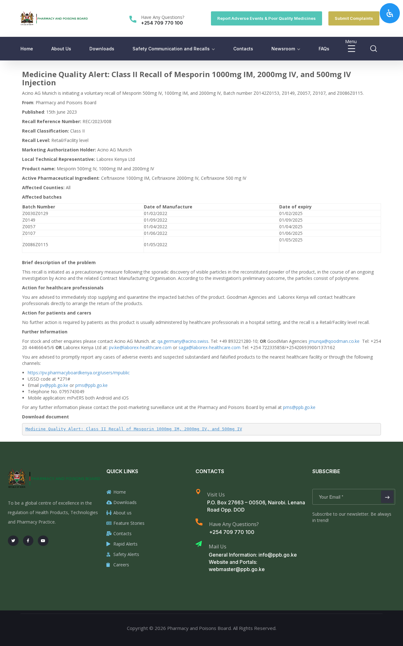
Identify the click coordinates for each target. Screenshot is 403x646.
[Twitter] (13, 541)
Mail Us (217, 546)
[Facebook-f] (28, 541)
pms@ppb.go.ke (91, 385)
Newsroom (283, 48)
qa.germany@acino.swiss (182, 341)
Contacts (243, 48)
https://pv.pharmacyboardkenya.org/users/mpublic (79, 373)
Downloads (101, 48)
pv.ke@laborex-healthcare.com (140, 347)
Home (26, 48)
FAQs (324, 48)
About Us (61, 48)
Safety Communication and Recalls (171, 48)
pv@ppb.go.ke (54, 385)
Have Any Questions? (162, 17)
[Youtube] (43, 541)
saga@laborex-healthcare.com (210, 347)
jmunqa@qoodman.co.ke (334, 341)
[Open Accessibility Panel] (390, 13)
